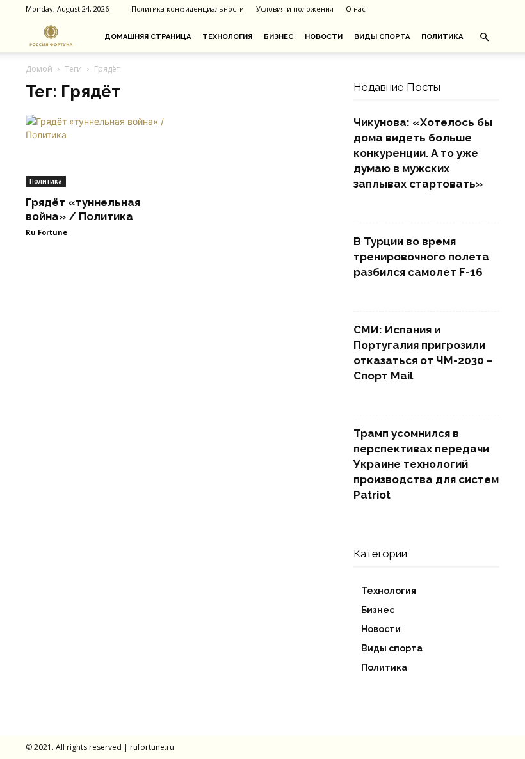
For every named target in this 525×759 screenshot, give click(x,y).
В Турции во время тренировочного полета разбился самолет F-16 (421, 256)
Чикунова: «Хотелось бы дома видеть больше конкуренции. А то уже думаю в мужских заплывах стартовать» (422, 153)
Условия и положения (295, 8)
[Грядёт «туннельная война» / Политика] (99, 151)
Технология (227, 37)
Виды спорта (382, 37)
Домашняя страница (147, 37)
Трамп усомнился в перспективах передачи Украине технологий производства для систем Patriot (426, 464)
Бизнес (278, 37)
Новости (324, 37)
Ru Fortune (46, 232)
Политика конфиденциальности (187, 8)
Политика (442, 37)
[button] (484, 37)
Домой (39, 68)
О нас (356, 8)
